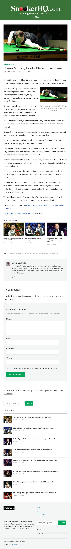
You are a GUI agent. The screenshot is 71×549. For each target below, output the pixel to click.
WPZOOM (15, 544)
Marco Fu (28, 253)
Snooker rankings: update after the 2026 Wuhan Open (13, 239)
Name (8, 338)
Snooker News (9, 64)
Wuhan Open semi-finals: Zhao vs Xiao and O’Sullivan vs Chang (35, 471)
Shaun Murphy (53, 253)
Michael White (43, 253)
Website (9, 358)
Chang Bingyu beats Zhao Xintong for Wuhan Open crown (35, 239)
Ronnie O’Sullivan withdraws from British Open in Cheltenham (35, 460)
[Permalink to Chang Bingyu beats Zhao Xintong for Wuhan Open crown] (35, 229)
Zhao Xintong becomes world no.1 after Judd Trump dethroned (35, 482)
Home (38, 507)
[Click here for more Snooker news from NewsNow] (9, 508)
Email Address (11, 348)
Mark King (35, 253)
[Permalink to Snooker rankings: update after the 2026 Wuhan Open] (14, 229)
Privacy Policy (41, 514)
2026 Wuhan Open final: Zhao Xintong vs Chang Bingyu (32, 449)
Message (9, 319)
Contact (39, 512)
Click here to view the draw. (17, 213)
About (38, 509)
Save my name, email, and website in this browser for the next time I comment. (33, 368)
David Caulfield (10, 72)
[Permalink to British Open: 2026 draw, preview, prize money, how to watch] (57, 229)
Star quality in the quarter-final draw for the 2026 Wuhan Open (34, 493)
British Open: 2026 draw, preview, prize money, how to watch (56, 240)
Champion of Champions (17, 253)
